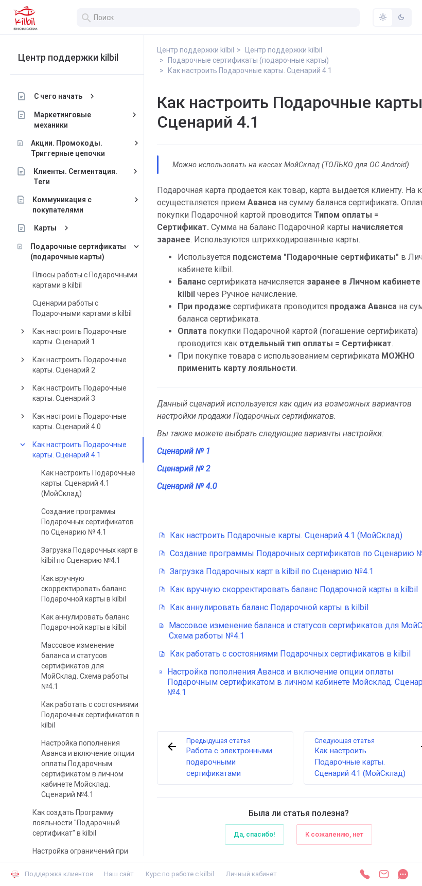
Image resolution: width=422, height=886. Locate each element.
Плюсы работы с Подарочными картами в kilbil (84, 280)
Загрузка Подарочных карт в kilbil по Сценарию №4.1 (89, 555)
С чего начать (58, 96)
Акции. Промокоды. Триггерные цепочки (68, 148)
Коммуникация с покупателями (62, 205)
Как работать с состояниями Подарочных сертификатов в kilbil (90, 714)
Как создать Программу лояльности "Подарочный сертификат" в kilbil (76, 822)
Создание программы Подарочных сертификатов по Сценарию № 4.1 (87, 521)
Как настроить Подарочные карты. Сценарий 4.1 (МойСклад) (88, 483)
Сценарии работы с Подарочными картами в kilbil (82, 308)
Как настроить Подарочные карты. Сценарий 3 (79, 393)
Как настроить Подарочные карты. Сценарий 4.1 (79, 449)
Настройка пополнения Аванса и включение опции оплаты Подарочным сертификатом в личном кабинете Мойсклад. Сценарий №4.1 (87, 769)
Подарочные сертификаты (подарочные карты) (78, 251)
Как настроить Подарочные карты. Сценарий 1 (79, 336)
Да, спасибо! (254, 834)
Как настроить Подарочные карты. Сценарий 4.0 (79, 421)
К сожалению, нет (334, 834)
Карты (45, 228)
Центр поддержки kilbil (68, 57)
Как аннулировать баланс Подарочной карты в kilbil (85, 622)
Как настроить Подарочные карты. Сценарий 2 (79, 365)
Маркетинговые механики (62, 120)
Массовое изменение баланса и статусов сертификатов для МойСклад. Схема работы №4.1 (84, 665)
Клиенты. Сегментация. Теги (75, 176)
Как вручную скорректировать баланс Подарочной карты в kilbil (83, 588)
